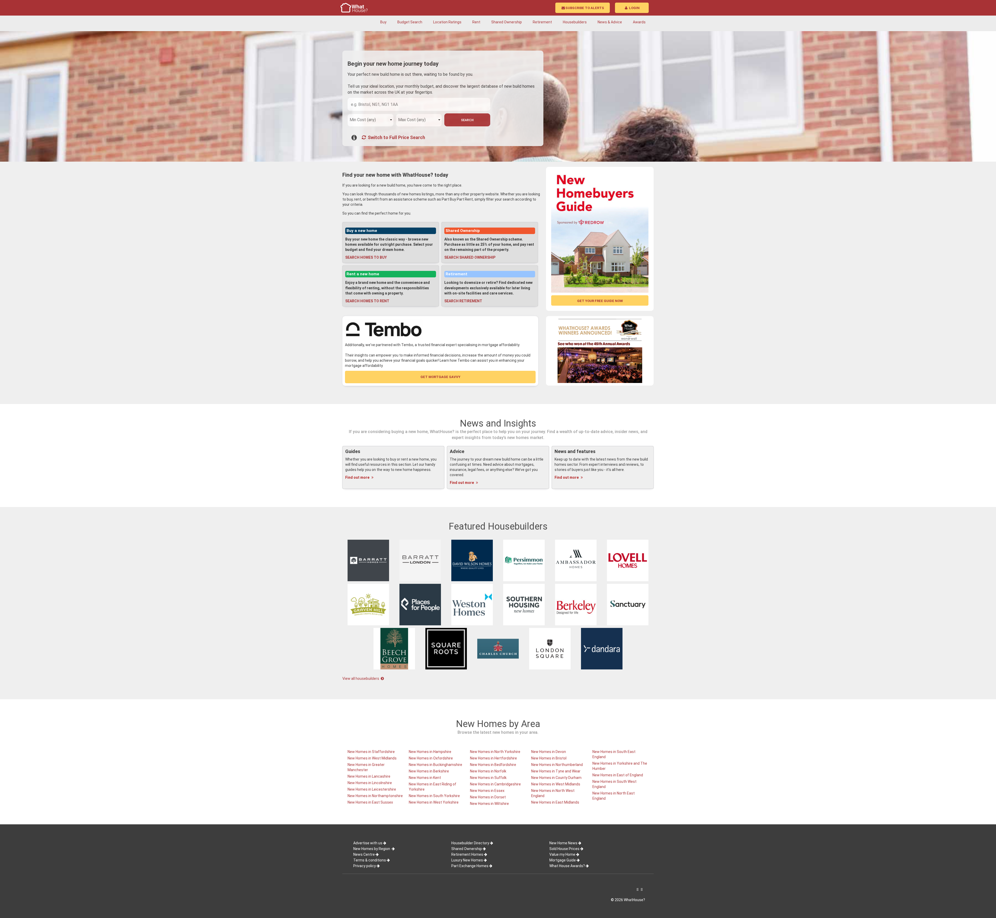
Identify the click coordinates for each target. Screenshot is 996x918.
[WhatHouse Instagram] (641, 889)
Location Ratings (447, 22)
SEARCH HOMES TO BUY (366, 257)
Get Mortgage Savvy (440, 377)
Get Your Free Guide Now (600, 301)
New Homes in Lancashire (369, 776)
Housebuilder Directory (470, 843)
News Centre (364, 854)
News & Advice (610, 22)
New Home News (563, 843)
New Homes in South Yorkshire (434, 796)
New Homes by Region (372, 849)
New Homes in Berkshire (429, 771)
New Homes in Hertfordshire (493, 758)
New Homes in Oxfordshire (431, 758)
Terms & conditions (369, 860)
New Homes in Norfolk (488, 771)
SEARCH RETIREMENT (463, 301)
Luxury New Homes (467, 860)
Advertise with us (367, 843)
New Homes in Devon (548, 752)
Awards (639, 22)
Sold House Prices (564, 849)
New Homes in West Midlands (372, 758)
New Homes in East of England (617, 775)
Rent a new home (363, 274)
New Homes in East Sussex (370, 802)
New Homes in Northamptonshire (375, 796)
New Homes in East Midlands (555, 802)
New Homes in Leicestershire (372, 789)
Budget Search (409, 22)
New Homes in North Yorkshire (495, 752)
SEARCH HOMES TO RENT (367, 301)
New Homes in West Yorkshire (434, 802)
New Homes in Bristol (548, 758)
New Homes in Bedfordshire (493, 765)
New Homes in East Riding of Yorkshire (432, 786)
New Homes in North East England (613, 795)
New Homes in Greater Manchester (366, 767)
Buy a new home (362, 230)
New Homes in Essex (487, 791)
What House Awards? (567, 866)
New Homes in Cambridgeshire (495, 784)
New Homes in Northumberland (557, 765)
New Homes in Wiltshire (489, 803)
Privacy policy (364, 866)
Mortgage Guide (562, 860)
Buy (383, 22)
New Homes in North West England (553, 793)
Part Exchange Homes (469, 866)
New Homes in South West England (614, 784)
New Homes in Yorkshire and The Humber (619, 766)
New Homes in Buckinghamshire (435, 765)
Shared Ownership (506, 22)
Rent (476, 22)
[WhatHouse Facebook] (637, 889)
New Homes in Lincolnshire (370, 783)
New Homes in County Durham (556, 778)
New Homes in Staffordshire (371, 752)
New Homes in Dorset (488, 797)
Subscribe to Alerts (584, 8)
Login (634, 8)
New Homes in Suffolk (488, 778)
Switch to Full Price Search (396, 137)
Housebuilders (575, 22)
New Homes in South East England (613, 754)
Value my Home (562, 854)
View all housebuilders (361, 678)
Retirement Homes (467, 854)
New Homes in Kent (425, 778)
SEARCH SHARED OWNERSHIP (469, 257)
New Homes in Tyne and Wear (555, 771)
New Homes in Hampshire (430, 752)
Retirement (542, 22)
